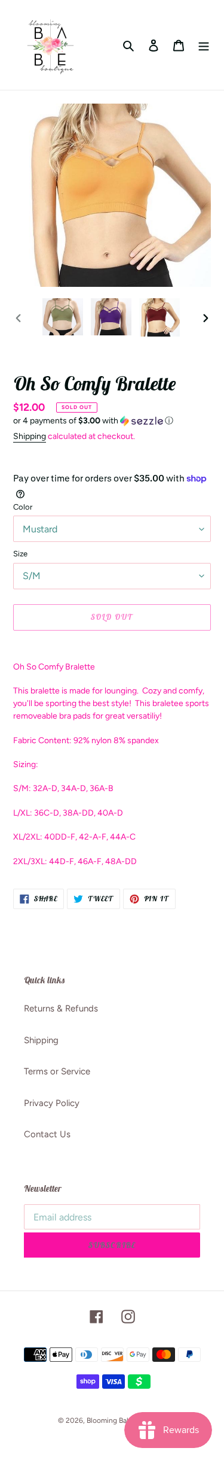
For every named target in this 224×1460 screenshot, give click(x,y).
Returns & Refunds (61, 1008)
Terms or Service (57, 1071)
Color (22, 506)
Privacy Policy (51, 1103)
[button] (93, 421)
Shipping (29, 436)
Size (20, 553)
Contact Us (47, 1134)
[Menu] (203, 45)
